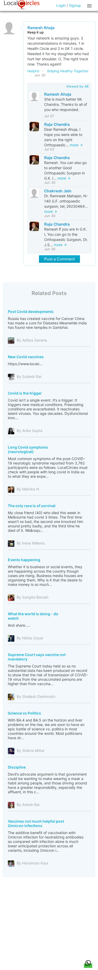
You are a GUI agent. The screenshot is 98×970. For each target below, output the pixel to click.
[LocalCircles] (22, 5)
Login (61, 5)
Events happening (24, 560)
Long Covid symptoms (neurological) (28, 449)
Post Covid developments (31, 311)
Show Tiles (90, 5)
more (75, 145)
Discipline (17, 767)
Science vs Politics (24, 713)
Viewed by (77, 86)
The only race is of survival (31, 505)
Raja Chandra (57, 124)
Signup (75, 5)
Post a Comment (59, 259)
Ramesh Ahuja (41, 27)
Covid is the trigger (25, 393)
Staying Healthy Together (68, 71)
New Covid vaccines (26, 357)
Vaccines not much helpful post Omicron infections (36, 823)
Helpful (33, 71)
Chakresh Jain (57, 190)
